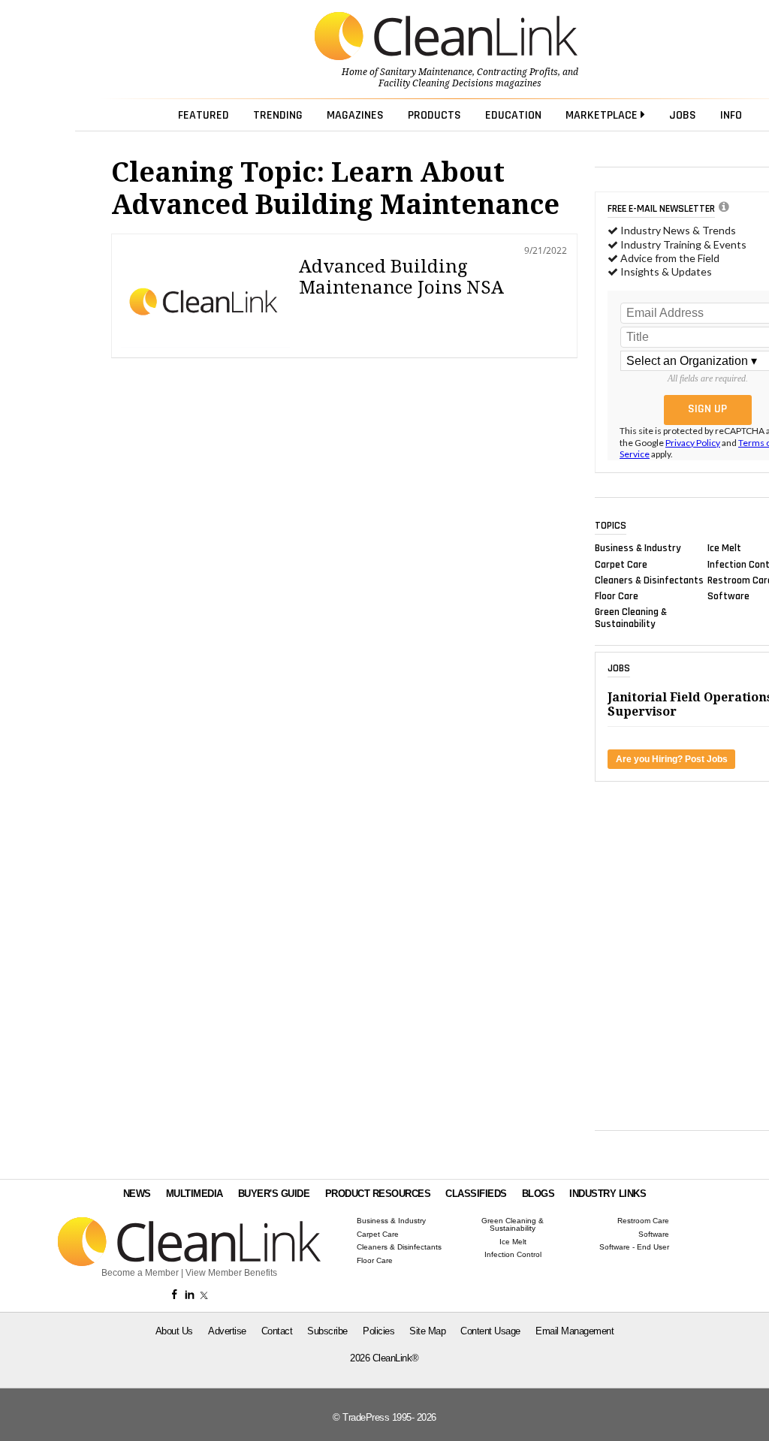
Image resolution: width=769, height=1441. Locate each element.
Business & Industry (638, 548)
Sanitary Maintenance (426, 72)
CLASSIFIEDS (476, 1193)
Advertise (227, 1331)
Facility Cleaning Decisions (435, 83)
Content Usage (490, 1331)
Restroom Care (643, 1221)
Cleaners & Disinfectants (649, 579)
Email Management (574, 1331)
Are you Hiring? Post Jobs (672, 759)
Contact (277, 1331)
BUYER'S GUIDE (274, 1193)
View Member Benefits (231, 1273)
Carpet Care (621, 564)
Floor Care (616, 596)
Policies (378, 1331)
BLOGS (538, 1193)
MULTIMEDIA (194, 1193)
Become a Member (140, 1273)
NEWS (137, 1193)
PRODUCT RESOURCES (378, 1193)
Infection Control (512, 1255)
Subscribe (327, 1331)
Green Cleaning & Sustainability (631, 618)
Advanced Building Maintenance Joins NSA (401, 277)
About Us (174, 1331)
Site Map (427, 1331)
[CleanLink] (446, 37)
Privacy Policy (692, 442)
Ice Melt (724, 548)
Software (728, 596)
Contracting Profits (517, 72)
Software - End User (634, 1247)
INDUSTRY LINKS (607, 1193)
